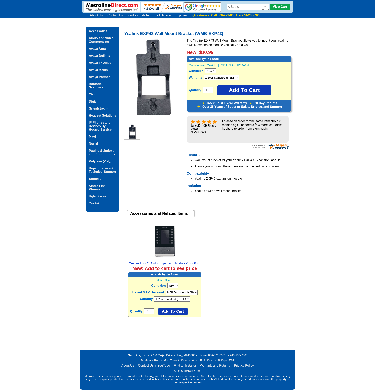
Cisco (93, 94)
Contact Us (115, 15)
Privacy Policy (244, 365)
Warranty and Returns (215, 365)
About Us (96, 15)
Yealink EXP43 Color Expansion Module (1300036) (164, 263)
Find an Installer (139, 15)
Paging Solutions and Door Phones (102, 152)
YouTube (163, 365)
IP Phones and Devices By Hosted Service (100, 126)
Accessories (98, 31)
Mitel (92, 136)
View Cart (280, 6)
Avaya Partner (99, 77)
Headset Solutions (102, 115)
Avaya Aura (97, 48)
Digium (94, 101)
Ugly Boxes (97, 196)
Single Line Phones (97, 187)
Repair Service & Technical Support (102, 170)
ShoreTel (95, 178)
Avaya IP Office (100, 62)
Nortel (93, 143)
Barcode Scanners (96, 85)
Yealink (94, 203)
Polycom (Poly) (100, 161)
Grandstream (98, 108)
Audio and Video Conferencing (101, 40)
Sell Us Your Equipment (171, 15)
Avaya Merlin (98, 69)
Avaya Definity (99, 55)
